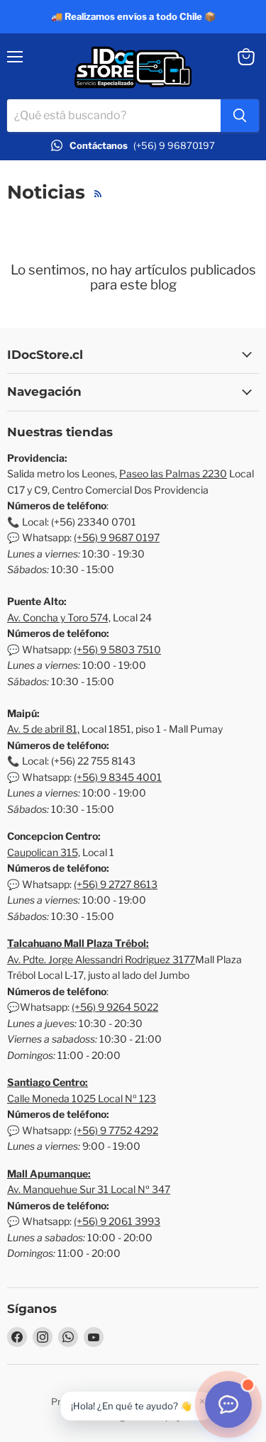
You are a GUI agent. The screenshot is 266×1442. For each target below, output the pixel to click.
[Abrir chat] (228, 1404)
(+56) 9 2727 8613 (115, 884)
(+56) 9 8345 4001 (118, 777)
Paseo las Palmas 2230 (173, 473)
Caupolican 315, (43, 852)
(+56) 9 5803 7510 (117, 649)
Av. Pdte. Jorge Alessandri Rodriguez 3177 (101, 959)
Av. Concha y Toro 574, (59, 617)
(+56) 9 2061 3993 (117, 1221)
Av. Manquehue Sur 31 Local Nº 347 (88, 1189)
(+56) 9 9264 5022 (115, 1007)
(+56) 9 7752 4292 (116, 1130)
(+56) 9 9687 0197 (117, 537)
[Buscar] (240, 115)
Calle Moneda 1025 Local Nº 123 (81, 1098)
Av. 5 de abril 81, (43, 729)
